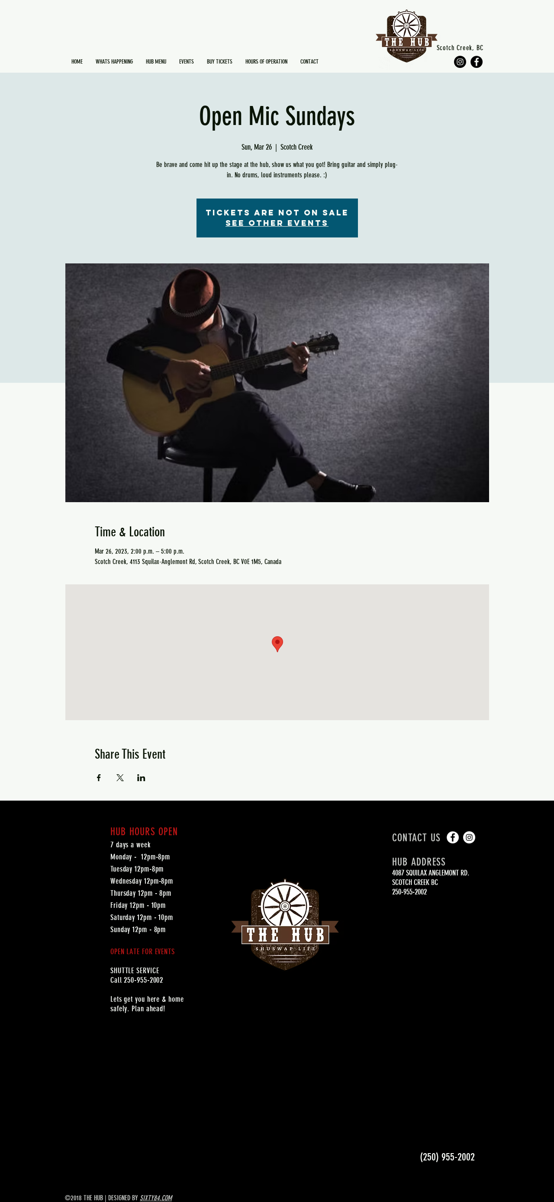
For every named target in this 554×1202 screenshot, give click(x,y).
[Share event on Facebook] (99, 777)
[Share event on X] (120, 777)
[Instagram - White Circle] (469, 837)
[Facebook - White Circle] (453, 837)
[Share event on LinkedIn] (141, 777)
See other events (277, 223)
